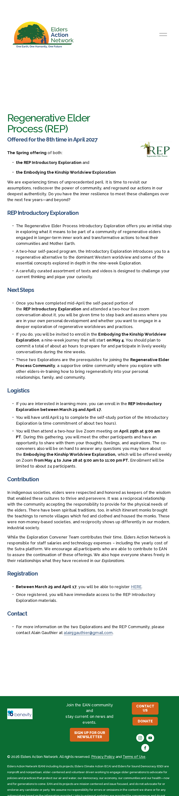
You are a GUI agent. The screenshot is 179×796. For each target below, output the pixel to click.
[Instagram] (140, 738)
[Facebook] (145, 748)
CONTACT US (145, 708)
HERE (136, 586)
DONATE (145, 721)
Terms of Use (134, 757)
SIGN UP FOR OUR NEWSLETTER (89, 735)
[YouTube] (150, 738)
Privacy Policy (103, 757)
